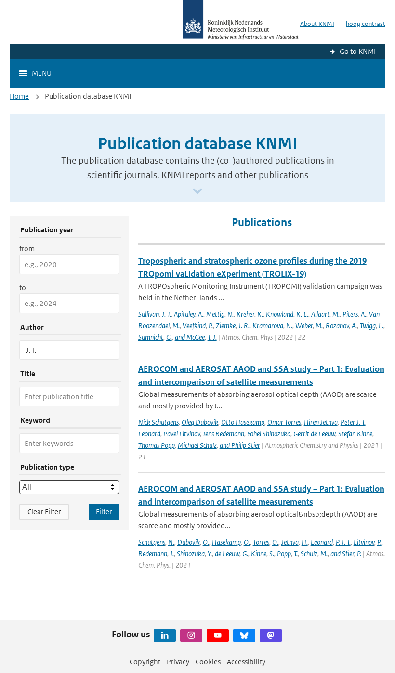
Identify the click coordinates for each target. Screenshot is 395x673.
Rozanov (337, 325)
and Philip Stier (240, 445)
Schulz (309, 553)
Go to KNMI (358, 51)
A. (200, 313)
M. (336, 313)
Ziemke (226, 325)
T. (296, 553)
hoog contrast (365, 24)
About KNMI (317, 24)
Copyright (145, 661)
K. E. (302, 313)
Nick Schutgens (158, 422)
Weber (304, 325)
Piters (350, 313)
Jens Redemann (223, 433)
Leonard (322, 541)
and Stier (342, 553)
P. (211, 325)
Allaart (320, 313)
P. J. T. (343, 541)
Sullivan (148, 313)
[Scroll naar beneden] (197, 192)
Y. (210, 553)
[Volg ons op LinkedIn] (165, 635)
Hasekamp (226, 541)
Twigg (368, 325)
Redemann (152, 553)
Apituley (184, 313)
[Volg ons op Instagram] (191, 635)
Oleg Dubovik (200, 422)
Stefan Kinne (355, 433)
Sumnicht (150, 337)
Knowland (279, 313)
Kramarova (267, 325)
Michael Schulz (197, 445)
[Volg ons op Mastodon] (271, 635)
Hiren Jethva (321, 422)
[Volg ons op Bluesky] (244, 635)
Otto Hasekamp (242, 422)
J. (172, 553)
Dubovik (188, 541)
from (27, 248)
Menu (42, 72)
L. (381, 325)
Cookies (208, 661)
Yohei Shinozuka (268, 433)
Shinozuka (191, 553)
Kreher (245, 313)
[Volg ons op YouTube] (218, 635)
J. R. (244, 325)
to (22, 287)
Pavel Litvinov (181, 433)
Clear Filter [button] (44, 511)
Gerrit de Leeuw (314, 433)
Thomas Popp (156, 445)
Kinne (258, 553)
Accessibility (246, 661)
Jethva (290, 541)
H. (305, 541)
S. (271, 553)
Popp (284, 553)
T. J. (212, 337)
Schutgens (151, 541)
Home (19, 96)
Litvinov (364, 541)
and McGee (190, 337)
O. (206, 541)
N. (230, 313)
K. (260, 313)
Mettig (215, 313)
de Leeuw (227, 553)
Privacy (178, 661)
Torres (261, 541)
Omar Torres (284, 422)
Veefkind (194, 325)
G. (169, 337)
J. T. (166, 313)
